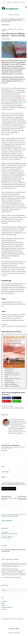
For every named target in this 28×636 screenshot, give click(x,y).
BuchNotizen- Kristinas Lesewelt (9, 533)
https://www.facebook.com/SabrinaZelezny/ (14, 326)
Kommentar (4, 450)
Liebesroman (19, 408)
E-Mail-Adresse (5, 471)
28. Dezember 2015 (12, 29)
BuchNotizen (12, 19)
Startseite (4, 19)
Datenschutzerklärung (6, 607)
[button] (6, 398)
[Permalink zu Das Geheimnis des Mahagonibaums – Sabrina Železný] (14, 57)
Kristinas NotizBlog (6, 537)
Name (3, 466)
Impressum (4, 609)
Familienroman (12, 408)
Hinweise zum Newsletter (12, 516)
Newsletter (16, 2)
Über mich (9, 2)
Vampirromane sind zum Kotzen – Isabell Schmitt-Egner (20, 498)
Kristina (8, 38)
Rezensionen (20, 19)
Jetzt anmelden (6, 520)
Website (3, 477)
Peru (23, 408)
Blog (4, 2)
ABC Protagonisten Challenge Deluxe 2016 (7, 498)
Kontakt (23, 2)
